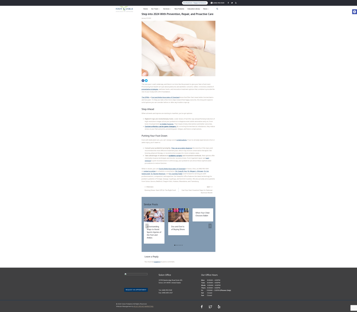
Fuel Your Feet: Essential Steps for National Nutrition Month (197, 190)
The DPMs (145, 97)
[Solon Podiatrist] (124, 9)
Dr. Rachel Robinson (158, 174)
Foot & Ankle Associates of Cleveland (172, 169)
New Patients (179, 9)
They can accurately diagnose (181, 148)
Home (145, 9)
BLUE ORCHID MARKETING (143, 306)
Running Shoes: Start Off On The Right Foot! (160, 188)
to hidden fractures (166, 124)
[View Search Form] (215, 9)
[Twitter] (232, 3)
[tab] (174, 245)
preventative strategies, (150, 89)
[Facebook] (228, 3)
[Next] (210, 226)
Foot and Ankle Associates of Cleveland (165, 97)
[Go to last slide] (147, 226)
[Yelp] (236, 3)
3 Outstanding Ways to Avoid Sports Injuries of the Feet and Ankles (154, 232)
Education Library (194, 9)
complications (181, 140)
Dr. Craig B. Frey (181, 171)
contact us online (150, 171)
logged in (157, 262)
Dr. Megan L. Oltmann (195, 171)
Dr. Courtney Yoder (175, 174)
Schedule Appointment (194, 3)
